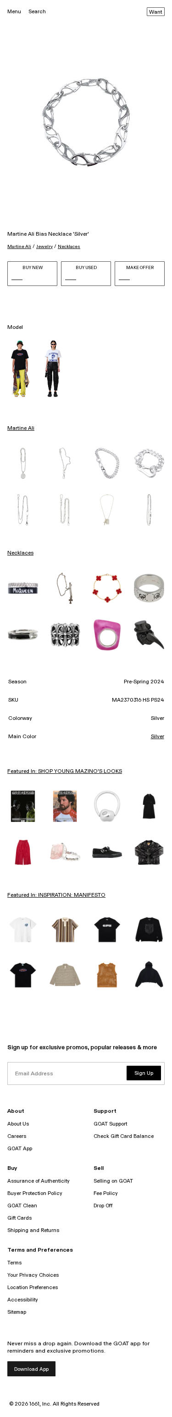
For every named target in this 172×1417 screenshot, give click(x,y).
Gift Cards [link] (19, 1218)
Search (37, 11)
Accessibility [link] (22, 1299)
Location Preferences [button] (32, 1287)
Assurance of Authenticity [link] (38, 1181)
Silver (157, 737)
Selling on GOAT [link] (113, 1181)
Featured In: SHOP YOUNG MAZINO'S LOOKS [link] (64, 771)
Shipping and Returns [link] (33, 1230)
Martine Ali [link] (20, 428)
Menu (14, 11)
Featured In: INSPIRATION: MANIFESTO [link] (56, 895)
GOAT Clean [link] (22, 1205)
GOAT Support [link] (110, 1123)
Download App (31, 1369)
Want (155, 12)
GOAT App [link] (19, 1148)
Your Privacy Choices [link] (33, 1275)
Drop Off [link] (103, 1205)
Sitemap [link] (16, 1312)
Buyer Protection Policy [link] (34, 1193)
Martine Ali (19, 246)
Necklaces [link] (20, 553)
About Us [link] (18, 1123)
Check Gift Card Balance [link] (124, 1136)
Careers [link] (16, 1136)
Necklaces (69, 246)
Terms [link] (14, 1262)
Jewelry (44, 246)
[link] (23, 463)
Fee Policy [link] (106, 1193)
